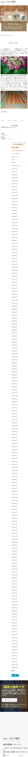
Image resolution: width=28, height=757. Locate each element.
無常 (13, 159)
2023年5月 (14, 213)
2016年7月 (14, 440)
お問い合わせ (6, 755)
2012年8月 (14, 581)
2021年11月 (15, 267)
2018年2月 (14, 384)
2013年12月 (15, 533)
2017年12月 (15, 390)
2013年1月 (14, 566)
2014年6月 (14, 515)
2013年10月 (15, 539)
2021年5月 (14, 285)
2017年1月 (14, 422)
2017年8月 (14, 402)
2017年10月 (15, 395)
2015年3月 (14, 488)
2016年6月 (14, 443)
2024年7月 (14, 183)
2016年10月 (15, 431)
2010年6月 (14, 655)
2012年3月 (14, 596)
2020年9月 (14, 309)
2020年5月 (14, 321)
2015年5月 (14, 482)
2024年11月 (15, 177)
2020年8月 (14, 312)
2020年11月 (15, 303)
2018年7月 (14, 369)
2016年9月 (14, 434)
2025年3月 (14, 168)
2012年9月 (14, 578)
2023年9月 (14, 201)
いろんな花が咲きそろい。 (19, 150)
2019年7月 (14, 333)
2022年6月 (14, 246)
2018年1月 (14, 387)
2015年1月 (14, 494)
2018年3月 (14, 381)
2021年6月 (14, 282)
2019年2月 (14, 348)
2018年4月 (14, 378)
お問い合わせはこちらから (10, 700)
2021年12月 (15, 264)
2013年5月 (14, 554)
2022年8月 (14, 240)
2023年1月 (14, 225)
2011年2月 (14, 632)
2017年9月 (14, 399)
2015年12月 (15, 461)
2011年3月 (14, 629)
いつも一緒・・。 (5, 135)
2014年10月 (15, 503)
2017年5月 (14, 410)
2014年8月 (14, 509)
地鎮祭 (13, 162)
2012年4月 (14, 593)
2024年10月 (15, 180)
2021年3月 (14, 291)
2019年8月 (14, 330)
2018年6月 (14, 372)
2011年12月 (15, 605)
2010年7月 (14, 652)
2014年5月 (14, 518)
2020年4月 (14, 324)
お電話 (21, 755)
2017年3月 (14, 416)
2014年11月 (15, 500)
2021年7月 (14, 279)
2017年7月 (14, 405)
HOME (2, 35)
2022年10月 (15, 234)
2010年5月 (14, 658)
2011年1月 (14, 634)
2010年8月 (14, 649)
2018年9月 (14, 363)
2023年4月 (14, 216)
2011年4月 (14, 626)
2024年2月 (14, 189)
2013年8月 (14, 545)
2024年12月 (15, 174)
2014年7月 (14, 512)
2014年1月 (14, 530)
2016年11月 (15, 428)
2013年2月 (14, 563)
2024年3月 (14, 186)
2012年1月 (14, 602)
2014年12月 (15, 497)
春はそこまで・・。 (17, 156)
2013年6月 (14, 551)
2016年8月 (14, 437)
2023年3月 (14, 219)
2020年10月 (15, 306)
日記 (5, 35)
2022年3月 (14, 255)
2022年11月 (15, 231)
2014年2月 (14, 527)
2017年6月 (14, 407)
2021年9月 (14, 273)
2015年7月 (14, 476)
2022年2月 (14, 258)
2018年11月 (15, 357)
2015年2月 (14, 491)
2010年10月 (15, 644)
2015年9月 (14, 470)
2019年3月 (14, 345)
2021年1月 (14, 297)
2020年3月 (14, 327)
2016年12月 (15, 425)
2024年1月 (14, 192)
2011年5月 (14, 623)
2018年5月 (14, 375)
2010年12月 (15, 638)
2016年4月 (14, 449)
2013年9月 (14, 542)
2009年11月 (15, 664)
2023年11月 (15, 195)
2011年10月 (15, 611)
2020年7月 (14, 315)
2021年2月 (14, 294)
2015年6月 (14, 479)
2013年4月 (14, 557)
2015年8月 (14, 473)
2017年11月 (15, 393)
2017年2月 (14, 419)
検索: (13, 670)
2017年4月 (14, 413)
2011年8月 (14, 614)
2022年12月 (15, 228)
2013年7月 (14, 548)
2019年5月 (14, 339)
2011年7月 (14, 617)
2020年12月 (15, 300)
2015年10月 (15, 467)
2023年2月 (14, 222)
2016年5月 (14, 446)
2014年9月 (14, 506)
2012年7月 (14, 584)
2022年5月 (14, 249)
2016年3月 (14, 452)
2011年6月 (14, 620)
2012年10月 (15, 575)
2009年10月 (15, 667)
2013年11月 (15, 536)
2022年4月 (14, 252)
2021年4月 (14, 288)
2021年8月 (14, 276)
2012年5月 (14, 590)
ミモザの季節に (16, 153)
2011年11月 (15, 608)
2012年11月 (15, 572)
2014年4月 (14, 521)
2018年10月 (15, 360)
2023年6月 (14, 210)
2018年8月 (14, 366)
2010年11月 (15, 641)
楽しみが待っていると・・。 (8, 139)
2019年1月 (14, 351)
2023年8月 (14, 204)
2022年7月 (14, 243)
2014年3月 (14, 524)
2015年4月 (14, 485)
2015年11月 (15, 464)
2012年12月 (15, 569)
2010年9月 (14, 646)
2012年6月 (14, 587)
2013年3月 (14, 560)
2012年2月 (14, 599)
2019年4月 (14, 342)
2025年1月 (14, 171)
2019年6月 (14, 336)
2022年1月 (14, 261)
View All (2, 136)
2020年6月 (14, 318)
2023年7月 (14, 207)
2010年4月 (14, 661)
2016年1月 (14, 458)
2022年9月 (14, 237)
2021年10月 (15, 270)
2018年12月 (15, 354)
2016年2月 (14, 455)
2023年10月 (15, 198)
